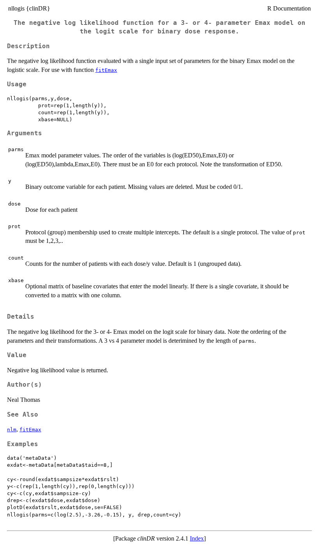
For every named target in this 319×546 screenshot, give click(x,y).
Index (197, 538)
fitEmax (106, 70)
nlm (11, 430)
